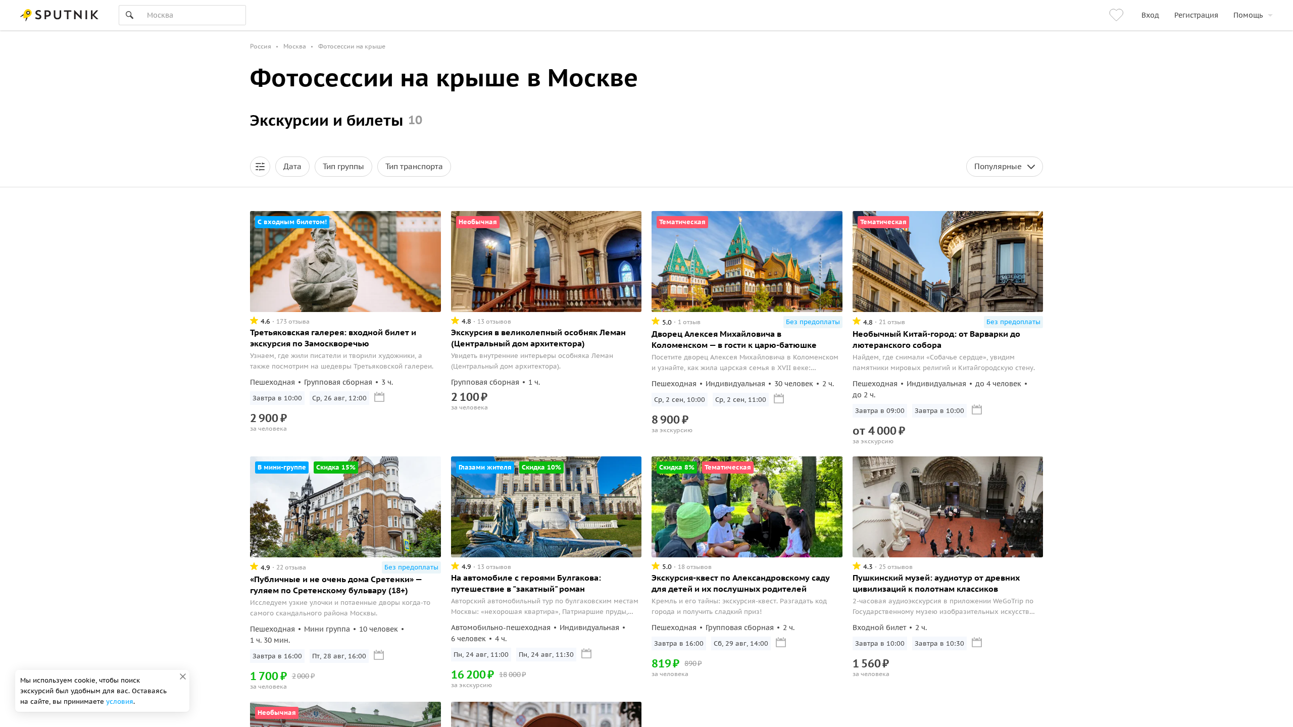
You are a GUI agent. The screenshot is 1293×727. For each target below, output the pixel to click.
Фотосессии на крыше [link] (351, 46)
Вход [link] (1150, 15)
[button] (260, 167)
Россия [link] (260, 46)
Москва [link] (294, 46)
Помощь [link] (1248, 15)
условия (119, 701)
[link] (1117, 15)
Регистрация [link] (1196, 15)
